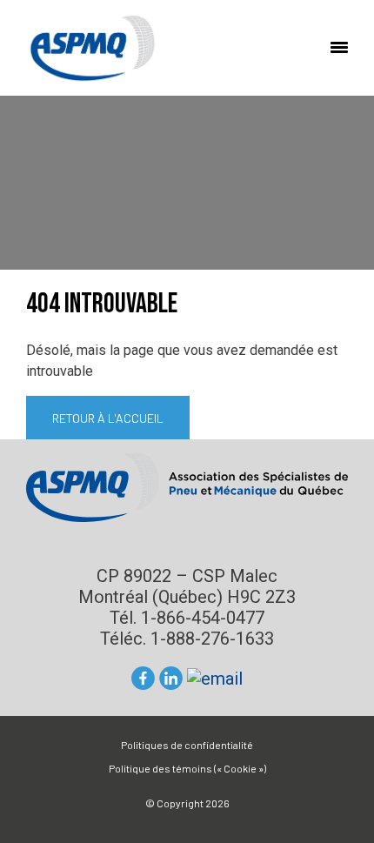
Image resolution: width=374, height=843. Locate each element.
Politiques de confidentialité (187, 745)
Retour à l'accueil (108, 418)
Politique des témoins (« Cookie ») (187, 768)
